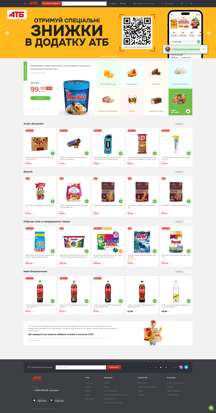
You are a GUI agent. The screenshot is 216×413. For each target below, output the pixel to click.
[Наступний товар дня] (209, 32)
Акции (87, 395)
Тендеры (107, 383)
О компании (89, 383)
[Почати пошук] (63, 4)
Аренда (106, 387)
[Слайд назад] (186, 123)
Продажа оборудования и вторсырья (115, 395)
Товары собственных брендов (147, 387)
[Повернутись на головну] (37, 378)
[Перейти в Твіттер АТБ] (150, 367)
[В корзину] (191, 4)
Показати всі (179, 123)
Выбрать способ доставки (145, 3)
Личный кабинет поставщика (113, 402)
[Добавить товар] (53, 153)
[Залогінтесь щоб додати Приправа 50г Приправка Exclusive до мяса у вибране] (190, 178)
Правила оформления (174, 391)
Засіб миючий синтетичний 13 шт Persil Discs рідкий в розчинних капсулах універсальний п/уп (74, 257)
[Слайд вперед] (190, 123)
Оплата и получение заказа (175, 383)
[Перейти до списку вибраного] (182, 4)
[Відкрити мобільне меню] (25, 3)
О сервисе (170, 387)
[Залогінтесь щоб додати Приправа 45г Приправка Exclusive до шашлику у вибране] (156, 178)
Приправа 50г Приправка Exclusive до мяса (175, 205)
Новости (88, 391)
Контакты (88, 387)
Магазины (141, 395)
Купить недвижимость (111, 391)
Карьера (140, 391)
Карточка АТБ (142, 383)
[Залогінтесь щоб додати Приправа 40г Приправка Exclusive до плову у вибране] (122, 178)
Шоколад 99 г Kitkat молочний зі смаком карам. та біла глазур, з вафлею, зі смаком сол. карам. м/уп (142, 159)
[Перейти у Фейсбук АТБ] (155, 367)
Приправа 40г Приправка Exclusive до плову (108, 205)
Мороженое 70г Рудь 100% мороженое (51, 65)
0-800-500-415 (41, 390)
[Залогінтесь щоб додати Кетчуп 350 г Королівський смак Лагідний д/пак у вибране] (54, 178)
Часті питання (89, 399)
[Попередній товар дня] (7, 32)
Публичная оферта (173, 395)
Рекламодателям (109, 399)
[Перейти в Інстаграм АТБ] (166, 367)
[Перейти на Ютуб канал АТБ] (161, 367)
